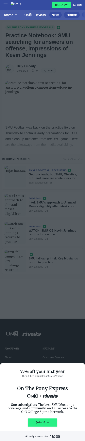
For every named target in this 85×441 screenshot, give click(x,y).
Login (77, 5)
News (55, 15)
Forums (71, 15)
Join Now (61, 5)
